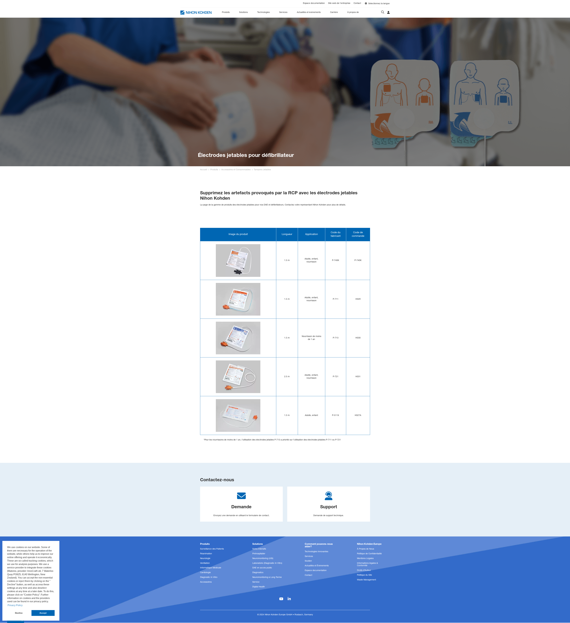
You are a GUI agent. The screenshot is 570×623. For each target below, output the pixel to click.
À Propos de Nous (365, 549)
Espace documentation (314, 3)
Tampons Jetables (262, 170)
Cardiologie (205, 573)
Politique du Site (364, 575)
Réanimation (206, 554)
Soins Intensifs (259, 549)
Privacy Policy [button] (15, 605)
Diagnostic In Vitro (208, 577)
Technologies (263, 12)
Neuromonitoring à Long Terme (267, 577)
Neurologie (205, 559)
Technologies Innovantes (316, 552)
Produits (226, 12)
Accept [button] (43, 613)
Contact (357, 3)
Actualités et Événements (317, 566)
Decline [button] (19, 613)
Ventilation (205, 563)
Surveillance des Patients (212, 549)
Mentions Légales (365, 559)
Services (283, 12)
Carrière (334, 12)
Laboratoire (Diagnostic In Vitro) (267, 563)
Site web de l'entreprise (339, 3)
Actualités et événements (309, 12)
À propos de (353, 12)
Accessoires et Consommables (236, 170)
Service (255, 582)
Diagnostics (257, 573)
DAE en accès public (262, 568)
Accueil (203, 170)
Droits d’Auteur (364, 570)
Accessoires (206, 582)
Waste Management (366, 580)
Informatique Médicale (210, 568)
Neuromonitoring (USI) (262, 559)
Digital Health (258, 587)
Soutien (308, 561)
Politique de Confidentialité (369, 554)
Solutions (243, 12)
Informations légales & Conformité (367, 564)
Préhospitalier (258, 554)
